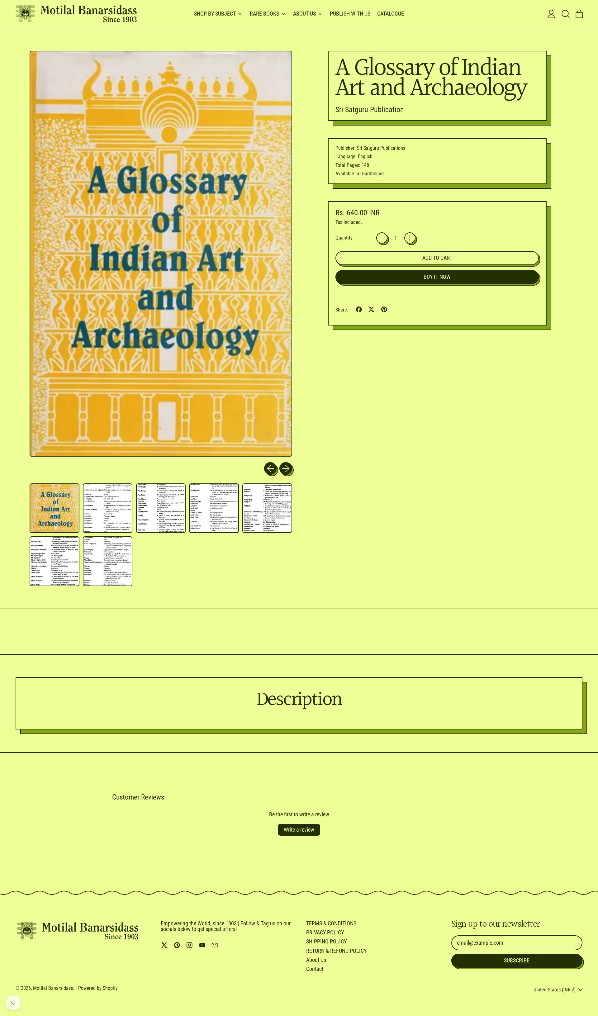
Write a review (299, 829)
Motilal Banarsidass (53, 988)
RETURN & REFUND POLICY (336, 950)
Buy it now (437, 276)
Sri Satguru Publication (369, 109)
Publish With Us (350, 13)
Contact (314, 969)
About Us (316, 960)
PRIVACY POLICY (325, 932)
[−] (381, 238)
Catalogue (390, 13)
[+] (409, 238)
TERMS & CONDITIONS (331, 923)
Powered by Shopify (98, 988)
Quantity (344, 237)
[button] (565, 14)
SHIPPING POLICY (326, 941)
